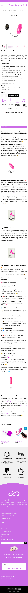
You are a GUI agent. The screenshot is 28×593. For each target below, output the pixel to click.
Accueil (5, 10)
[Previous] (3, 30)
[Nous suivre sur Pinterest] (12, 539)
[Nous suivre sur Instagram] (23, 5)
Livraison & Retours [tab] (6, 129)
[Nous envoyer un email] (10, 539)
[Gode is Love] (14, 5)
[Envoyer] (25, 543)
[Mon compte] (21, 5)
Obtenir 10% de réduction (14, 568)
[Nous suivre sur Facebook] (7, 539)
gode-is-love (6, 413)
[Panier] (26, 5)
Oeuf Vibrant (21, 10)
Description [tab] (4, 126)
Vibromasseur (12, 10)
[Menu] (2, 5)
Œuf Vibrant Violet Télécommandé (5, 442)
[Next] (25, 30)
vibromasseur (10, 408)
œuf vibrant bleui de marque (11, 401)
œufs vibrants (23, 405)
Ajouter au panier (13, 95)
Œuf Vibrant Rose (18, 441)
